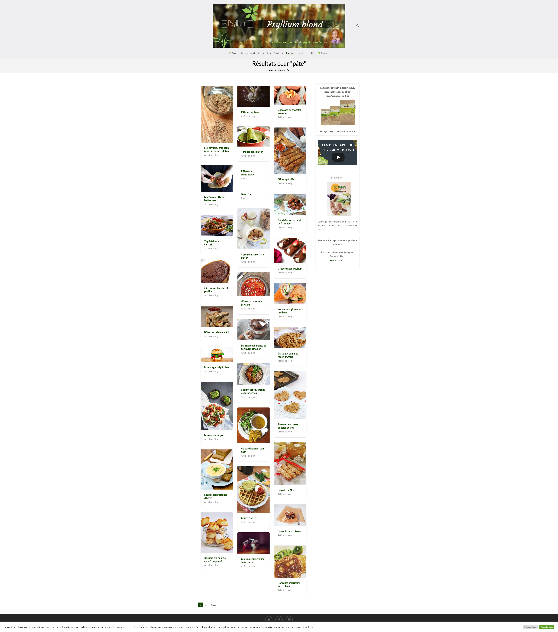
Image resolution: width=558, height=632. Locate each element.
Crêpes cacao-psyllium (290, 268)
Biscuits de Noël (286, 490)
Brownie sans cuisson (289, 531)
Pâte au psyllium (250, 112)
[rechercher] (358, 25)
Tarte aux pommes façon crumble (288, 355)
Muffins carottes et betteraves (214, 199)
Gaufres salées (249, 517)
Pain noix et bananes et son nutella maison (253, 347)
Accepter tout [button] (547, 627)
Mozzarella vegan (213, 435)
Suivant (213, 605)
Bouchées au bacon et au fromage (289, 222)
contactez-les (337, 260)
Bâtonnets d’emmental (216, 332)
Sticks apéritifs (286, 179)
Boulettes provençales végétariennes (253, 391)
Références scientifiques (248, 173)
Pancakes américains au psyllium (289, 584)
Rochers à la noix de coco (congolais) (215, 559)
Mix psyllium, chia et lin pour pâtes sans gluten (216, 149)
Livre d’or (246, 194)
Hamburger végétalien (216, 367)
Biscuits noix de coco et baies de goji (289, 426)
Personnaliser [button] (530, 627)
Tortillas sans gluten (252, 151)
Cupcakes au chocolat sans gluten (289, 111)
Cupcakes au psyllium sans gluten (252, 560)
